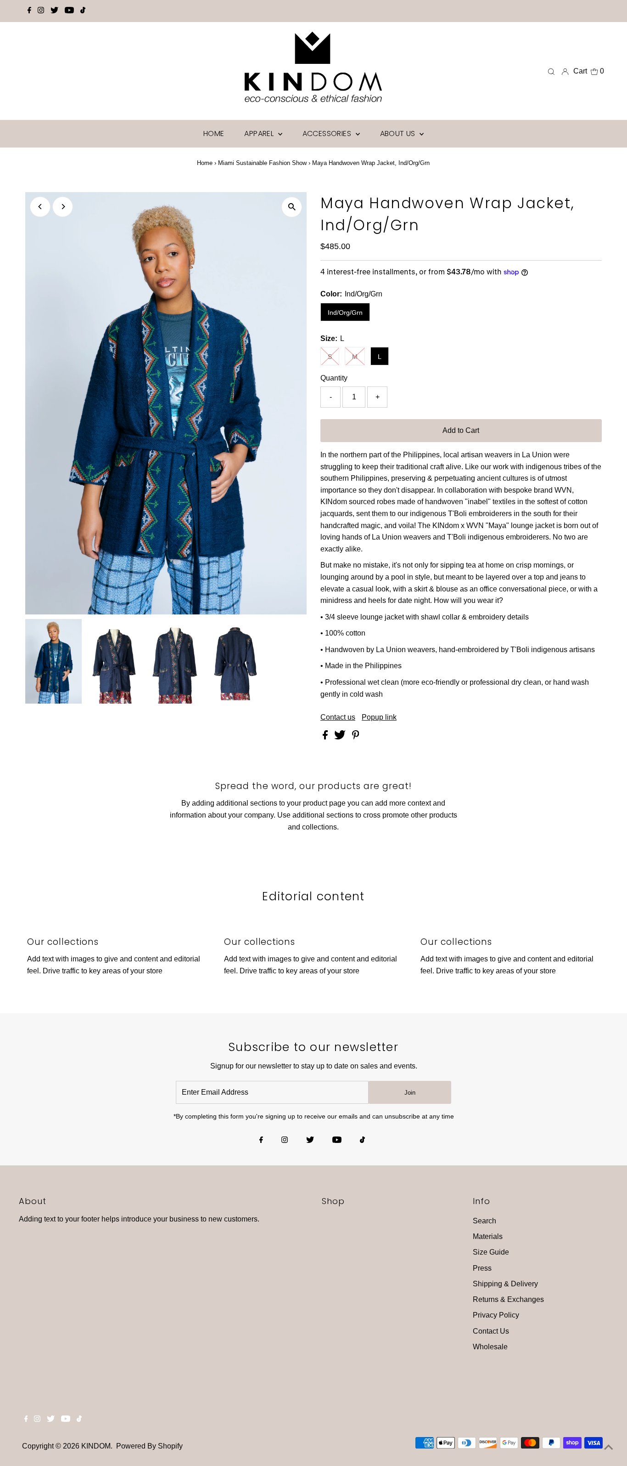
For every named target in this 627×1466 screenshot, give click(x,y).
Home (205, 162)
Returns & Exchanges (508, 1299)
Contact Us (491, 1331)
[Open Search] (551, 71)
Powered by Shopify (149, 1446)
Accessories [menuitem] (327, 133)
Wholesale (490, 1347)
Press (482, 1268)
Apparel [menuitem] (259, 133)
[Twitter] (54, 11)
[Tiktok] (83, 11)
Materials (488, 1236)
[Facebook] (29, 11)
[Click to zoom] (291, 207)
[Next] (62, 206)
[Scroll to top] (608, 1447)
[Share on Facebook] (326, 737)
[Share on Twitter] (340, 737)
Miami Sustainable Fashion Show (262, 162)
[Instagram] (40, 11)
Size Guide (491, 1252)
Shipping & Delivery (505, 1284)
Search (484, 1221)
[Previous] (40, 206)
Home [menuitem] (213, 133)
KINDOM (96, 1446)
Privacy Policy (496, 1315)
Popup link (379, 717)
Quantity (333, 378)
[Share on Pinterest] (355, 737)
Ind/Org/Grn (345, 312)
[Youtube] (69, 11)
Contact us (337, 717)
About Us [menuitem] (399, 133)
